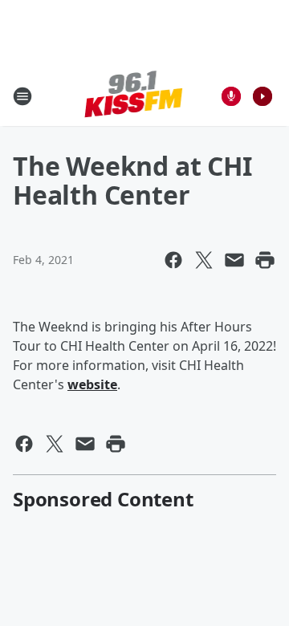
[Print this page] (265, 260)
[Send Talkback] (231, 96)
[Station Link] (133, 96)
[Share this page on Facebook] (173, 260)
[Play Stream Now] (262, 96)
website (92, 384)
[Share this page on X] (204, 260)
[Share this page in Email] (234, 260)
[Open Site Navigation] (22, 96)
